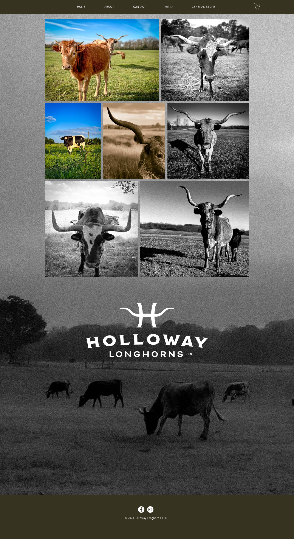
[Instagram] (150, 509)
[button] (257, 6)
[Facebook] (141, 509)
